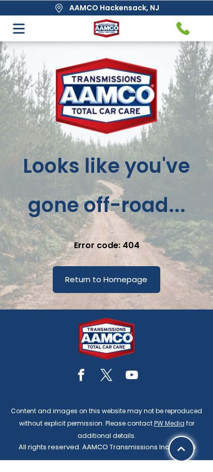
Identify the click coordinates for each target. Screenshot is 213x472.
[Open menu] (18, 28)
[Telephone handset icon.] (183, 28)
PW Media (169, 423)
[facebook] (81, 376)
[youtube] (131, 376)
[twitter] (106, 376)
